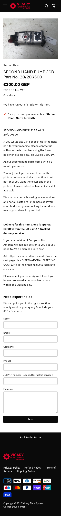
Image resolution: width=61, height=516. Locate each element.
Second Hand (11, 65)
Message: (8, 388)
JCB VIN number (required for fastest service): (28, 374)
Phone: (7, 360)
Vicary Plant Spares (33, 503)
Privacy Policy (11, 467)
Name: (6, 318)
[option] (30, 38)
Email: (6, 332)
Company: (8, 346)
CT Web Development (14, 506)
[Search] (46, 6)
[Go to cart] (54, 6)
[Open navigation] (5, 6)
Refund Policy (32, 467)
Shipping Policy (25, 471)
